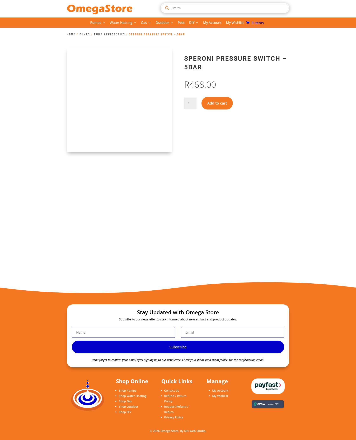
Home (71, 34)
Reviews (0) (109, 186)
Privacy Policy (173, 417)
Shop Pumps (127, 390)
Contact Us (171, 390)
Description (81, 186)
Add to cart (217, 103)
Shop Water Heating (132, 396)
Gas (144, 23)
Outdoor (162, 23)
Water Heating (121, 23)
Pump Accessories (109, 34)
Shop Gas (125, 401)
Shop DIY (125, 412)
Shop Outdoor (128, 407)
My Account (212, 23)
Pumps (95, 23)
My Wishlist (235, 23)
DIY (191, 23)
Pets (181, 23)
